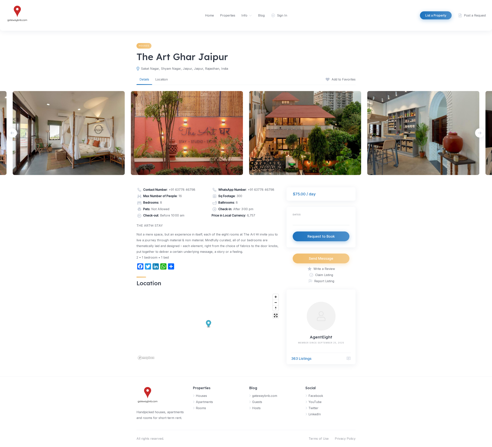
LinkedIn (314, 414)
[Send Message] (348, 358)
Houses (144, 45)
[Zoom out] (275, 302)
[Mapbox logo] (146, 358)
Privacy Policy (345, 438)
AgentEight (321, 336)
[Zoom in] (275, 297)
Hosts (256, 408)
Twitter (313, 408)
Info (244, 15)
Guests (257, 402)
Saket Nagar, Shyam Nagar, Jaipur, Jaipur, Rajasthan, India (184, 68)
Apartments (204, 402)
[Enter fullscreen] (275, 315)
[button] (208, 324)
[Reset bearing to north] (275, 308)
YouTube (315, 402)
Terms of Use (319, 438)
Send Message (321, 258)
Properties (227, 15)
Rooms (201, 408)
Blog (261, 15)
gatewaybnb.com (264, 396)
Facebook (315, 396)
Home (209, 15)
